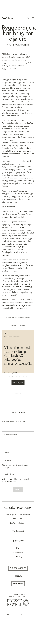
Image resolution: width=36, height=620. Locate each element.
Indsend (18, 489)
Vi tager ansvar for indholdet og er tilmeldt (18, 595)
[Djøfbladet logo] (12, 18)
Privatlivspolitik (23, 615)
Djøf (18, 548)
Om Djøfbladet (18, 531)
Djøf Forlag (18, 557)
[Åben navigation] (33, 18)
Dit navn (7, 452)
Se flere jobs (18, 383)
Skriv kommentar (10, 435)
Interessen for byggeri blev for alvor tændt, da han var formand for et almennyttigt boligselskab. (18, 214)
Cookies (10, 615)
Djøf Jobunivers (18, 552)
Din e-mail (8, 460)
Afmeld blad (18, 584)
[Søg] (28, 18)
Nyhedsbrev (18, 576)
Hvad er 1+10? (9, 474)
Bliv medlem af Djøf (18, 568)
